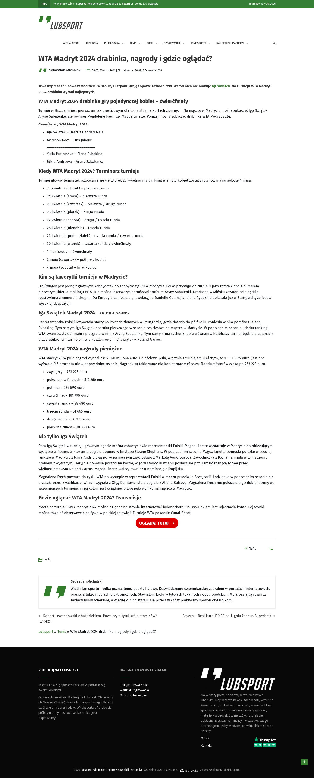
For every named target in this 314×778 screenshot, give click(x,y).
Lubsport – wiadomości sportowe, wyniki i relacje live (111, 769)
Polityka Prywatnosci (134, 685)
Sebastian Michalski (87, 581)
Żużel (150, 43)
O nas (205, 738)
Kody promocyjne (64, 3)
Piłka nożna (112, 43)
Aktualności (71, 43)
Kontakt (206, 745)
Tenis (133, 43)
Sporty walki (172, 43)
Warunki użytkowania (134, 690)
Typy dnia (92, 43)
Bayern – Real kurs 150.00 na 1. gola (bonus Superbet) (227, 616)
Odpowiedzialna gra (133, 695)
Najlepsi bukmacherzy (230, 43)
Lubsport (45, 631)
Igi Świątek (221, 86)
